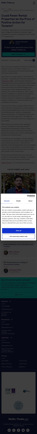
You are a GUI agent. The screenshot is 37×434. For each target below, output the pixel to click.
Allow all (18, 230)
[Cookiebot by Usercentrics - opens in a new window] (27, 196)
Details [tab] (18, 201)
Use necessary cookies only (18, 236)
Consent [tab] (6, 201)
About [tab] (30, 201)
